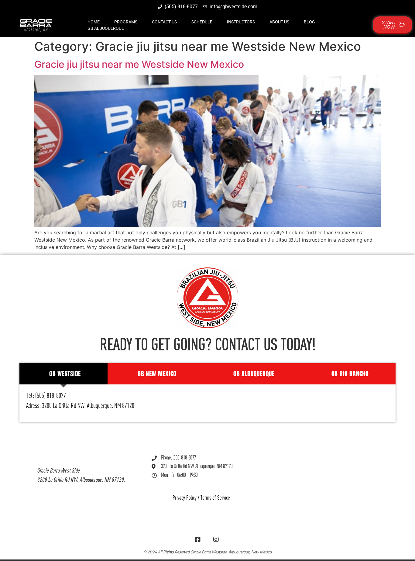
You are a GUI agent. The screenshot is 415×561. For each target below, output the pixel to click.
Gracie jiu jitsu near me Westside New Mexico (139, 64)
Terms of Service (215, 498)
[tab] (63, 373)
